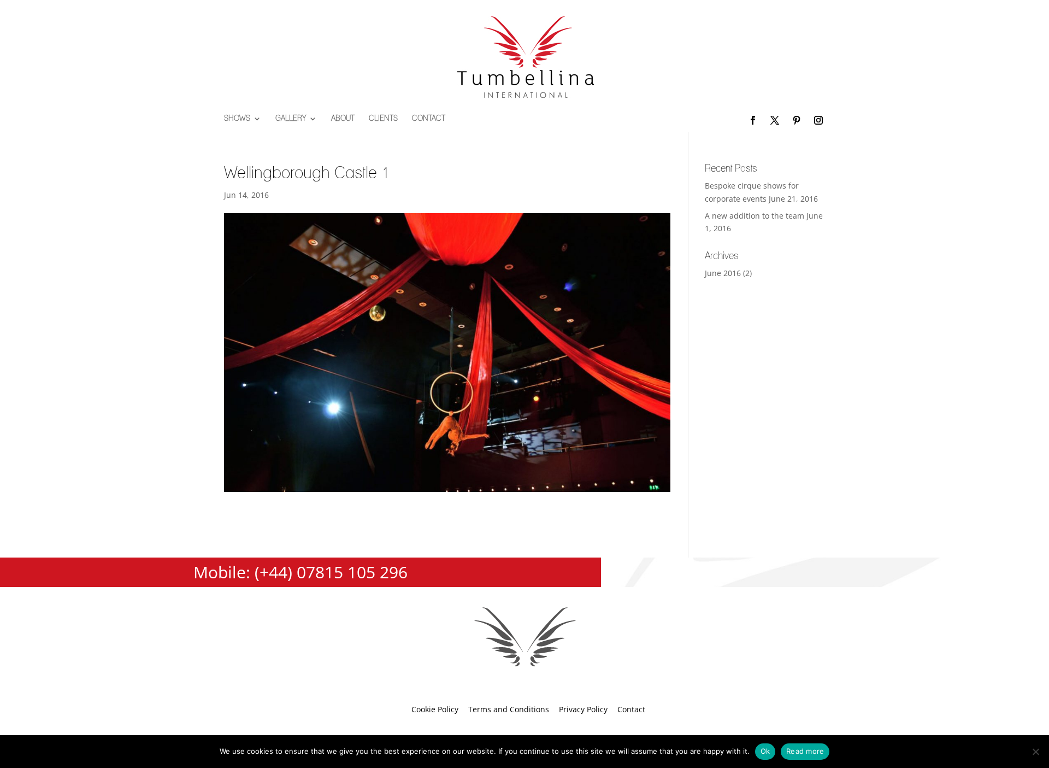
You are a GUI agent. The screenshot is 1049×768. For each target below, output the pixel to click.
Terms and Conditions (508, 709)
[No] (1035, 751)
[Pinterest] (796, 121)
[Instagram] (818, 121)
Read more (805, 751)
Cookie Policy (434, 709)
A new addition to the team (754, 215)
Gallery (290, 118)
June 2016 (723, 273)
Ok (765, 751)
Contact (428, 118)
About (343, 118)
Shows (237, 118)
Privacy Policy (583, 709)
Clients (383, 118)
